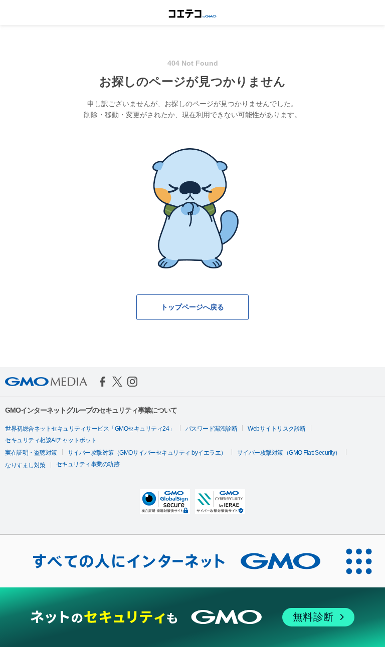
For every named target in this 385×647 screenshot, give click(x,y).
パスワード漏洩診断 (211, 428)
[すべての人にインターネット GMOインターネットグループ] (166, 561)
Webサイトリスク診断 (277, 428)
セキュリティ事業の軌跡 (88, 464)
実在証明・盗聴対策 (31, 452)
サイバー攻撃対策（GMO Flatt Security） (289, 452)
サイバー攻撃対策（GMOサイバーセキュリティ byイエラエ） (147, 452)
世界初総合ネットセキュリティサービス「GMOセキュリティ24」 (90, 428)
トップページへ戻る (192, 307)
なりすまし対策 (25, 465)
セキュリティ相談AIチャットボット (51, 440)
